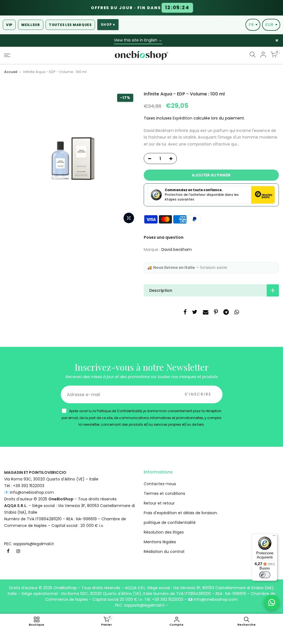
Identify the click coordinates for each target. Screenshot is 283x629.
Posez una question (164, 237)
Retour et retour (159, 503)
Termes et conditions (164, 493)
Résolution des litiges (164, 532)
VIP (9, 24)
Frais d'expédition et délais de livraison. (181, 513)
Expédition (182, 118)
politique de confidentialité (170, 522)
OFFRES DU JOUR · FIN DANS (140, 8)
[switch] (264, 574)
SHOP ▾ (108, 24)
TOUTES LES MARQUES (70, 24)
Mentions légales (160, 542)
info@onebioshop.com (32, 492)
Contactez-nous (160, 484)
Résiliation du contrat (164, 551)
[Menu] (274, 537)
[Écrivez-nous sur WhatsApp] (271, 602)
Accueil (10, 71)
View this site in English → (138, 40)
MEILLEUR (30, 24)
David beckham (176, 249)
